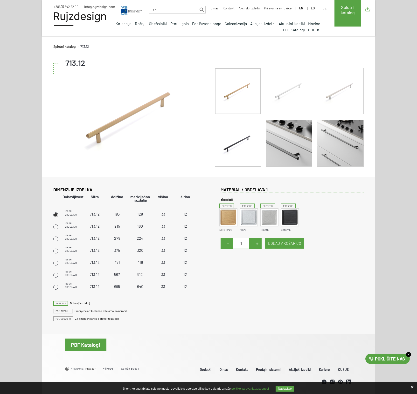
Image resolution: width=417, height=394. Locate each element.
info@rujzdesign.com (99, 7)
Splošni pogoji (130, 368)
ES (313, 8)
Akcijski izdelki (249, 8)
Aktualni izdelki (292, 23)
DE (324, 8)
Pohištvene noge (206, 23)
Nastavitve (285, 388)
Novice (314, 23)
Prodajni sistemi (268, 369)
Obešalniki (158, 23)
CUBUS (314, 29)
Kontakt (229, 8)
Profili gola (179, 23)
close (408, 354)
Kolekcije (124, 23)
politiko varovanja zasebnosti (250, 388)
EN (301, 8)
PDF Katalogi (294, 29)
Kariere (324, 369)
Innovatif (90, 368)
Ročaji (140, 23)
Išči (201, 10)
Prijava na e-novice (278, 8)
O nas (214, 8)
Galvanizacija (236, 23)
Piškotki (108, 368)
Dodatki (205, 369)
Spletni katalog (347, 10)
